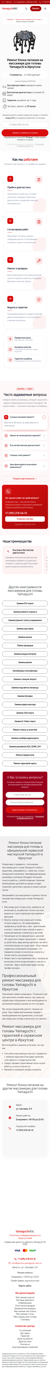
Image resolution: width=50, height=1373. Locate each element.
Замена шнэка (25, 637)
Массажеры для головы (25, 1317)
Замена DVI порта (25, 603)
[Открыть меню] (45, 8)
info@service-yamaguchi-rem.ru (27, 1263)
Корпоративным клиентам (25, 1347)
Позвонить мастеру (25, 519)
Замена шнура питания (25, 654)
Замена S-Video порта (25, 721)
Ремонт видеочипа (25, 755)
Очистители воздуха (25, 1305)
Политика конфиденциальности (25, 1235)
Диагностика (25, 1341)
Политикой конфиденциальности (30, 145)
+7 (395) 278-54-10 (16, 513)
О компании (25, 1330)
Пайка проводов (25, 645)
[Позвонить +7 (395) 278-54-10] (26, 8)
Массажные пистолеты (25, 1311)
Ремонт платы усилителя (25, 729)
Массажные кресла (25, 1297)
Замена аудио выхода (25, 704)
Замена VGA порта (25, 713)
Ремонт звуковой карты (25, 763)
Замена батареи (25, 696)
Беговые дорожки (25, 1300)
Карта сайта (25, 1285)
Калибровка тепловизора (25, 671)
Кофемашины (25, 1303)
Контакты (25, 1344)
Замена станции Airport (25, 679)
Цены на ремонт (25, 1338)
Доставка (25, 1333)
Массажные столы (25, 1314)
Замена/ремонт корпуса (25, 612)
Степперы (25, 1319)
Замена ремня (25, 662)
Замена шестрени (25, 628)
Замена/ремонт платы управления (25, 620)
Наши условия (25, 1238)
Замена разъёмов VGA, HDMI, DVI (25, 746)
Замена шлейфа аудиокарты (25, 738)
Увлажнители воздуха (25, 1308)
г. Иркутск (8, 2)
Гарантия (25, 1336)
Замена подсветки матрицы (25, 687)
